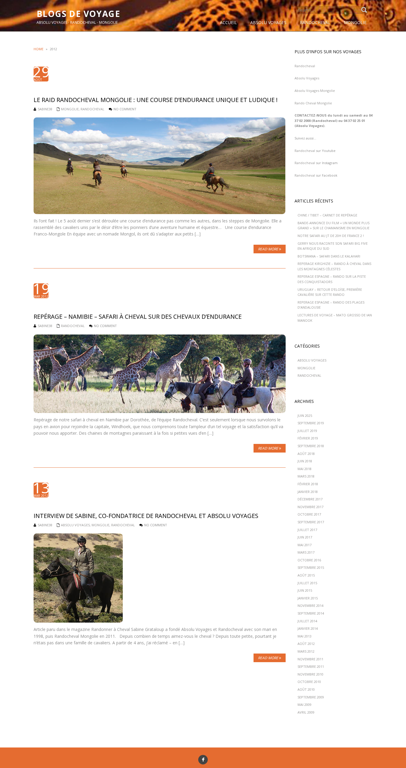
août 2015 (306, 575)
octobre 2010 (309, 681)
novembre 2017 (310, 507)
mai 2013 (304, 636)
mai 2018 (304, 469)
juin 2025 (305, 415)
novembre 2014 (310, 605)
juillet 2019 (307, 430)
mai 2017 (304, 545)
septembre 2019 (311, 423)
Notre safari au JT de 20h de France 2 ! (331, 235)
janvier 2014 (308, 628)
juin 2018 (305, 461)
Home (38, 49)
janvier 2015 (308, 598)
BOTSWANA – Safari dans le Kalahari (329, 256)
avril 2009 (306, 712)
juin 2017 (305, 537)
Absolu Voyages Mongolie (315, 90)
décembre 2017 (310, 499)
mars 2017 (306, 552)
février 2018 (308, 484)
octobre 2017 (309, 514)
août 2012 (306, 643)
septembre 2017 (311, 522)
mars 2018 (306, 476)
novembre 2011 (310, 659)
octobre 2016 (309, 560)
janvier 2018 (308, 491)
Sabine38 (45, 109)
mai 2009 (304, 704)
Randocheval (305, 66)
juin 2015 (305, 590)
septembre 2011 (311, 666)
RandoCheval (92, 109)
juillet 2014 (307, 621)
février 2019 (308, 438)
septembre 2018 (311, 446)
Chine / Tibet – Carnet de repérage (327, 215)
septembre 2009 (311, 697)
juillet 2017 (307, 529)
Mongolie (70, 109)
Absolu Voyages (75, 525)
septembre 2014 (311, 613)
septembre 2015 (311, 567)
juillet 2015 (307, 583)
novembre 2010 (310, 674)
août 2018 (306, 453)
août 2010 (306, 689)
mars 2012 (306, 651)
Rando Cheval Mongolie (313, 103)
